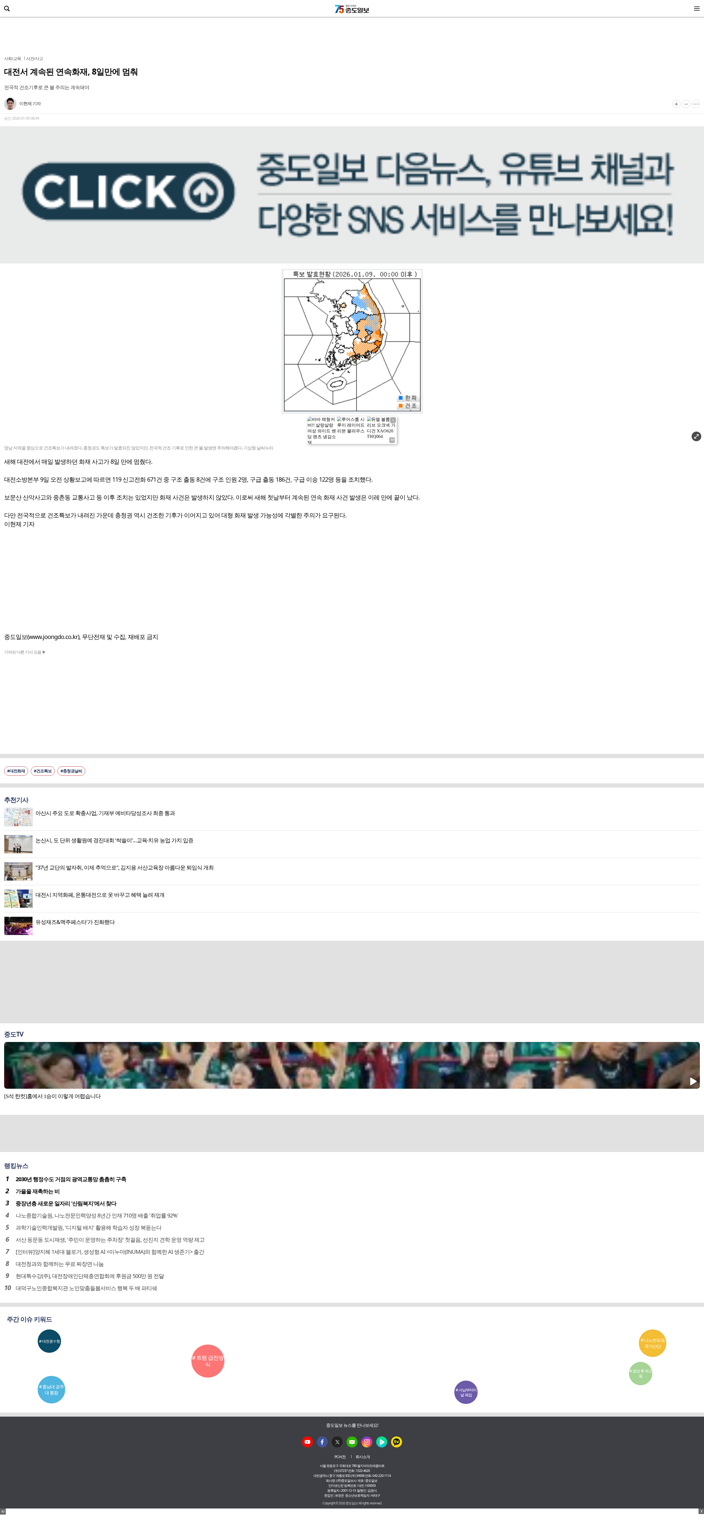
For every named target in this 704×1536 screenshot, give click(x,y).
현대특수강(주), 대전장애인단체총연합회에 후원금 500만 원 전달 (90, 1276)
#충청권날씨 (71, 771)
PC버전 (340, 1456)
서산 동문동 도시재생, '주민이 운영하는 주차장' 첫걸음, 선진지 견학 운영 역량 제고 (110, 1239)
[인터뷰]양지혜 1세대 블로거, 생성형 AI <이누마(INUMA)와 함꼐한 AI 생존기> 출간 (110, 1251)
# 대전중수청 (49, 1341)
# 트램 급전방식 (208, 1361)
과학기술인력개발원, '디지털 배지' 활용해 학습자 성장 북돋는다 (88, 1227)
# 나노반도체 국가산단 (653, 1343)
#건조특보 (43, 771)
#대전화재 (16, 771)
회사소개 (363, 1456)
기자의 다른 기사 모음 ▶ (25, 652)
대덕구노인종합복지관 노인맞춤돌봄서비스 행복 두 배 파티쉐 (86, 1288)
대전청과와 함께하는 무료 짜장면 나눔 (60, 1264)
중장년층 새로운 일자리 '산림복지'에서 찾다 (66, 1203)
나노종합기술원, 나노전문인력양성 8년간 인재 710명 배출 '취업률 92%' (97, 1215)
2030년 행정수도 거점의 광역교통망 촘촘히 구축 (71, 1179)
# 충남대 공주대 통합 (51, 1390)
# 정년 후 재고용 (640, 1373)
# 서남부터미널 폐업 (466, 1392)
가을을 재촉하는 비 (38, 1191)
